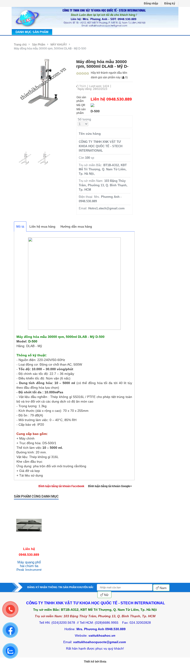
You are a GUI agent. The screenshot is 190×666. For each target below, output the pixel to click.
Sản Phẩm (38, 44)
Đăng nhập (151, 3)
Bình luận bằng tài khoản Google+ (110, 486)
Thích (82, 86)
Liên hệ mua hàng (42, 226)
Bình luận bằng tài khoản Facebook (61, 486)
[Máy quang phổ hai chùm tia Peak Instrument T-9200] (29, 505)
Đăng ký (169, 3)
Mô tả (20, 226)
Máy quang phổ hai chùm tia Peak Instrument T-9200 (28, 568)
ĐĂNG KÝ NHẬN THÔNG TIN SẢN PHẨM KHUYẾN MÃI (60, 587)
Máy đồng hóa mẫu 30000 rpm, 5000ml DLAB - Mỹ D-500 (50, 48)
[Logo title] (95, 17)
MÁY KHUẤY (59, 44)
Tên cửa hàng (90, 133)
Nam (163, 588)
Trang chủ (20, 44)
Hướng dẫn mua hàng (76, 226)
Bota (103, 661)
